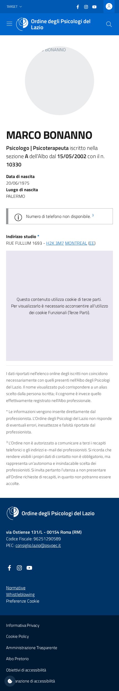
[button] (15, 7)
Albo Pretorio (17, 658)
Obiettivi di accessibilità (26, 670)
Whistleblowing (20, 594)
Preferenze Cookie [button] (22, 601)
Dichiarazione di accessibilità (30, 681)
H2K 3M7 (55, 243)
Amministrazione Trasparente (31, 647)
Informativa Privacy (22, 625)
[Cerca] (109, 24)
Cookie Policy (17, 636)
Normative (15, 587)
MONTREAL (76, 243)
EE (91, 243)
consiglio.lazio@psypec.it (38, 545)
